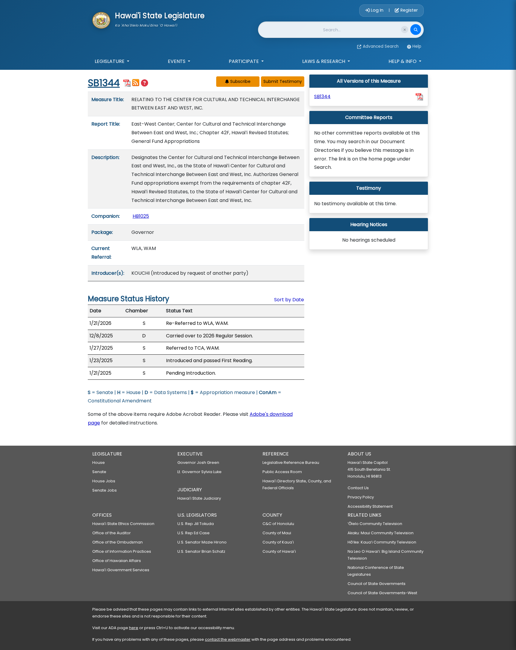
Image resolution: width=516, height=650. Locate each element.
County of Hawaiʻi (279, 551)
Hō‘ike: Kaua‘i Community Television (382, 542)
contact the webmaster (228, 639)
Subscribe (240, 81)
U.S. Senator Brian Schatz (201, 551)
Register (408, 10)
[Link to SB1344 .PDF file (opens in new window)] (419, 96)
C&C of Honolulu (278, 523)
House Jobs (103, 481)
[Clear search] (404, 29)
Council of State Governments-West (382, 592)
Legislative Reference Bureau (290, 462)
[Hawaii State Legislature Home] (101, 20)
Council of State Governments (377, 583)
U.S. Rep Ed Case (193, 532)
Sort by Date (289, 299)
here (133, 627)
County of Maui (276, 532)
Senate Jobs (104, 490)
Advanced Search (381, 46)
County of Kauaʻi (278, 542)
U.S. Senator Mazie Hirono (202, 542)
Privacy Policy (361, 497)
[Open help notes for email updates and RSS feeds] (144, 83)
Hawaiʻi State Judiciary (199, 498)
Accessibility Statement (370, 506)
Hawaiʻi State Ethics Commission (123, 523)
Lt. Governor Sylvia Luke (199, 471)
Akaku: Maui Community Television (381, 532)
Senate (99, 471)
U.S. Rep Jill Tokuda (195, 523)
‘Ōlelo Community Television (375, 523)
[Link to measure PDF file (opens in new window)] (127, 82)
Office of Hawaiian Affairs (116, 560)
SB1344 (104, 82)
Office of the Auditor (111, 532)
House (98, 462)
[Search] (415, 29)
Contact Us (358, 487)
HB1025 (141, 216)
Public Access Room (282, 471)
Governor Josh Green (198, 462)
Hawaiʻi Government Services (120, 569)
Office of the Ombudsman (117, 542)
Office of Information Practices (121, 551)
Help (416, 46)
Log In (377, 10)
